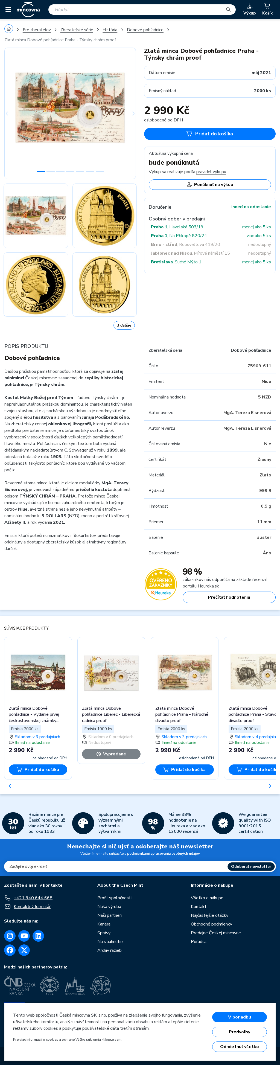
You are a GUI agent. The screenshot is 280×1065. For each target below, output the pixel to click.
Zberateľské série (76, 30)
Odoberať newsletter (251, 866)
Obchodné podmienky (211, 924)
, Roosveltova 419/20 (185, 244)
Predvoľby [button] (239, 1032)
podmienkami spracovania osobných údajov (163, 853)
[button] (14, 113)
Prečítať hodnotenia (229, 597)
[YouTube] (24, 936)
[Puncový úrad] (75, 985)
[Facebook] (10, 950)
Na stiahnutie (110, 942)
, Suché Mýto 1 (176, 262)
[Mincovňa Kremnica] (50, 985)
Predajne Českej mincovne (216, 933)
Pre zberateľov (37, 30)
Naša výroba (109, 907)
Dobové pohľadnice (145, 30)
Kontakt (198, 907)
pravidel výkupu (211, 172)
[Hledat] (228, 9)
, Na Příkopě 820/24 (179, 236)
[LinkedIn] (38, 936)
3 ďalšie (124, 325)
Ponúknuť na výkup (213, 185)
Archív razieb (109, 950)
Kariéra (103, 924)
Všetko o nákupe (207, 898)
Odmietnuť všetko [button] (239, 1047)
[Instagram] (10, 936)
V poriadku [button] (239, 1017)
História (110, 30)
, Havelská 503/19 (177, 227)
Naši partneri (109, 915)
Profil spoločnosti (114, 898)
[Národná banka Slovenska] (100, 985)
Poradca (198, 942)
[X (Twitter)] (24, 950)
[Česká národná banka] (20, 985)
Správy (103, 933)
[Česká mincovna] (28, 9)
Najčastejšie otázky (209, 915)
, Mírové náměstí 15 (190, 253)
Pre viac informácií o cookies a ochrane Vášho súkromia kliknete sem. (67, 1039)
